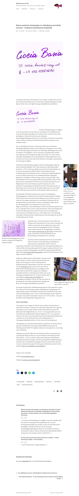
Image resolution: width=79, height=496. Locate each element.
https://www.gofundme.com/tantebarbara (33, 346)
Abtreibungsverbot (39, 381)
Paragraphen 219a (26, 266)
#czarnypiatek (20, 381)
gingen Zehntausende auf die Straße (42, 231)
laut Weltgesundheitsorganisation (33, 252)
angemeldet (25, 461)
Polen (18, 384)
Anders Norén (59, 492)
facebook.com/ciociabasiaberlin (31, 360)
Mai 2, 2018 (24, 417)
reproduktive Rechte (27, 384)
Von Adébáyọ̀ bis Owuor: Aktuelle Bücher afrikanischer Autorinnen (37, 473)
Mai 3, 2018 (24, 442)
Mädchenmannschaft (22, 3)
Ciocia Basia (57, 381)
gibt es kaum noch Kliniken (33, 277)
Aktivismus (29, 31)
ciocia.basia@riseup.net (27, 356)
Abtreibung (29, 381)
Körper (35, 31)
